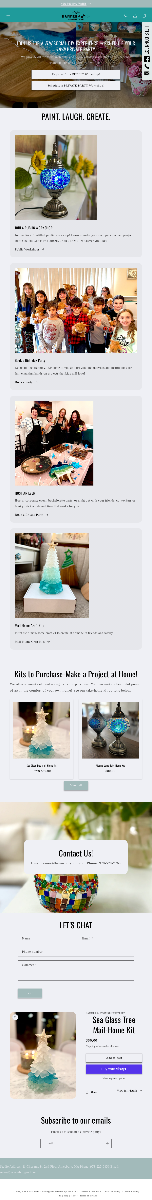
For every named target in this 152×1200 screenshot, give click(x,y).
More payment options (114, 1078)
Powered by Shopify (65, 1191)
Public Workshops (27, 249)
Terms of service (88, 1195)
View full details (127, 1090)
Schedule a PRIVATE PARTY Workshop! (76, 85)
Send (30, 993)
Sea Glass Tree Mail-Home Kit (42, 765)
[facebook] (147, 59)
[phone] (147, 66)
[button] (8, 15)
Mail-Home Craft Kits (30, 641)
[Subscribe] (107, 1143)
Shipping (91, 1046)
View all (76, 785)
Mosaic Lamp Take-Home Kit (110, 765)
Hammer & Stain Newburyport (38, 1191)
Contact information (90, 1191)
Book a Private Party (29, 514)
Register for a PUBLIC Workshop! (76, 74)
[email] (147, 73)
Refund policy (131, 1191)
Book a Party (24, 382)
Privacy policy (112, 1191)
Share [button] (93, 1092)
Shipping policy (67, 1195)
